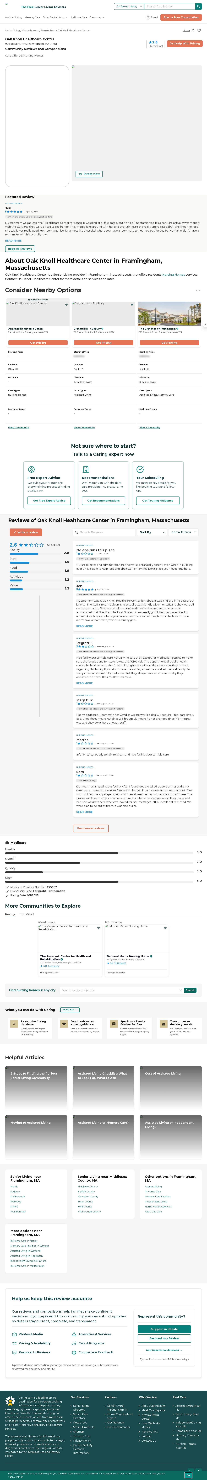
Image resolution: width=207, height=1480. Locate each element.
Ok (188, 1475)
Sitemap (78, 1431)
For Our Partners (118, 1427)
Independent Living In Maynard (28, 1260)
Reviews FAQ (150, 1431)
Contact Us (149, 1440)
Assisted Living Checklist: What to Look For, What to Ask (102, 1076)
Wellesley (15, 1201)
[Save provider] (199, 30)
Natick (14, 1186)
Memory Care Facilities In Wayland (29, 1245)
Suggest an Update (164, 1329)
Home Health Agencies (158, 1206)
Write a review (27, 532)
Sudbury (15, 1191)
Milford (14, 1206)
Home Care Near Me (188, 1431)
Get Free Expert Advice (49, 500)
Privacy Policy (82, 1440)
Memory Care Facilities (158, 1196)
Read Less (68, 1009)
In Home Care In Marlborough (27, 1265)
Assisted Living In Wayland (25, 1250)
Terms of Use (36, 1452)
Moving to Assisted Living (31, 1122)
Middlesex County (88, 1186)
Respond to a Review (164, 1338)
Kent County (85, 1206)
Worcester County (88, 1196)
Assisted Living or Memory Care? (103, 1122)
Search (190, 990)
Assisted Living (153, 1186)
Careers (146, 1436)
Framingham (48, 30)
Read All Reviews (20, 248)
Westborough (18, 1211)
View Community (18, 427)
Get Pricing (38, 342)
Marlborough (17, 1196)
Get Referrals (116, 1422)
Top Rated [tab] (27, 914)
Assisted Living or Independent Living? (169, 1125)
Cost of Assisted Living (163, 1073)
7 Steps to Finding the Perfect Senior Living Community (34, 1076)
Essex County (85, 1201)
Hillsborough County (89, 1211)
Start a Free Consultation (181, 17)
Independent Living (156, 1201)
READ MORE (13, 240)
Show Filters (181, 532)
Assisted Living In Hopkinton (26, 1255)
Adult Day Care (153, 1211)
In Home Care (153, 1191)
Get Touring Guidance (157, 500)
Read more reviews (90, 828)
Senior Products (83, 1427)
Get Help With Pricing (185, 43)
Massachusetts (30, 30)
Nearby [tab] (10, 914)
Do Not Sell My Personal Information (83, 1449)
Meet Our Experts (153, 1410)
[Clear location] (181, 990)
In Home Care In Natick (23, 1240)
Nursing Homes (33, 55)
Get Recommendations (103, 500)
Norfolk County (86, 1191)
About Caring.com (153, 1405)
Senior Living (12, 30)
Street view (92, 174)
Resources (80, 1422)
